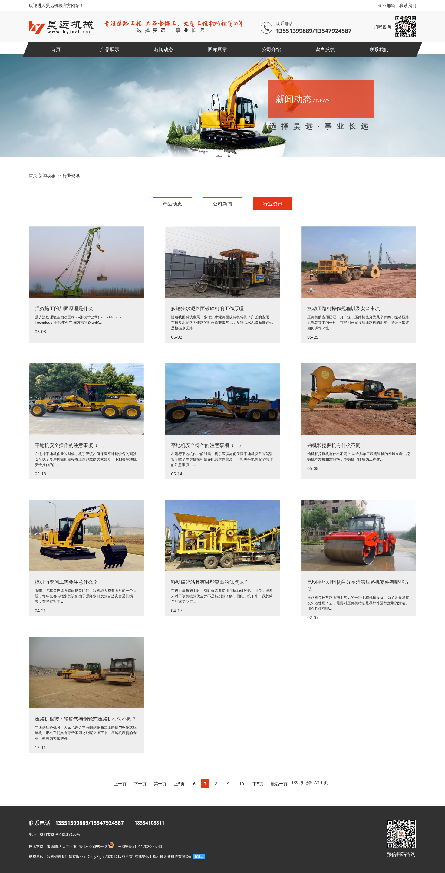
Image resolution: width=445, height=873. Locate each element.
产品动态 (172, 203)
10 (241, 783)
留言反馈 (325, 49)
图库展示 (217, 49)
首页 (56, 49)
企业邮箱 (386, 5)
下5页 (257, 783)
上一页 (120, 783)
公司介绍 (271, 49)
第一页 (160, 783)
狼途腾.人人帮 (58, 846)
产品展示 (109, 49)
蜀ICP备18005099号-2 (89, 846)
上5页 (179, 783)
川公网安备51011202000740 (138, 846)
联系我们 (407, 5)
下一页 (140, 783)
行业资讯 (71, 175)
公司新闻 (222, 203)
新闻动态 (163, 49)
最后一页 (279, 783)
